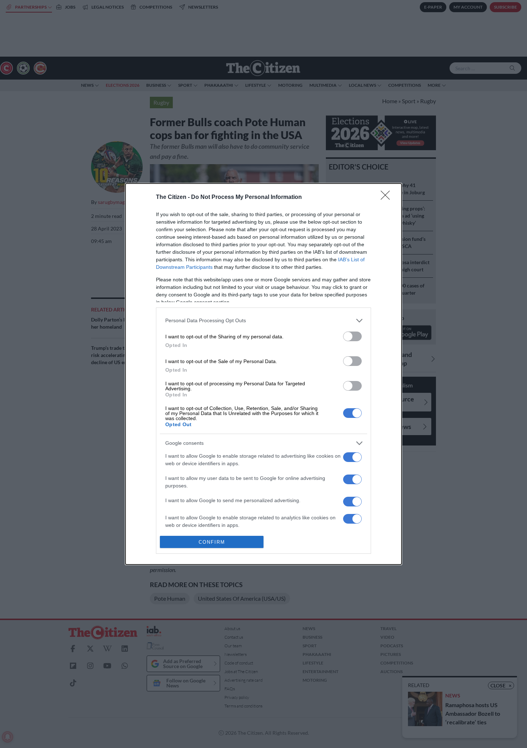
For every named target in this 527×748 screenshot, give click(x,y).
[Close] (387, 197)
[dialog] (263, 374)
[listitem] (263, 320)
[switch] (352, 336)
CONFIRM (212, 542)
